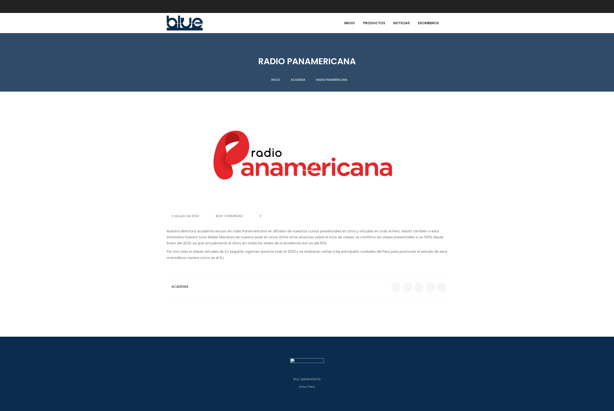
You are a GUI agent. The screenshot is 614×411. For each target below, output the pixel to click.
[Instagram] (443, 6)
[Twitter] (426, 6)
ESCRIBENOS (428, 23)
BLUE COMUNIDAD (229, 216)
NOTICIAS (401, 23)
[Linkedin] (435, 6)
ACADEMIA (179, 286)
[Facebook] (419, 6)
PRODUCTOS (374, 23)
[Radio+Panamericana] (407, 287)
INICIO (349, 23)
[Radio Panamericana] (396, 287)
